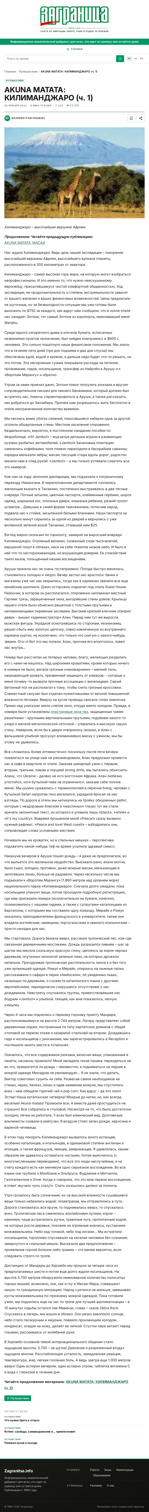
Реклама (96, 1485)
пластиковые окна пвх (69, 712)
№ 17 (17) (73, 105)
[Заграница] (74, 20)
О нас (110, 1485)
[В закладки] (131, 118)
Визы (107, 1470)
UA (135, 58)
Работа (94, 1470)
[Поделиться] (141, 118)
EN (141, 58)
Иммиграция (124, 1470)
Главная (10, 71)
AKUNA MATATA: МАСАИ (24, 243)
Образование (101, 1475)
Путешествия (28, 71)
